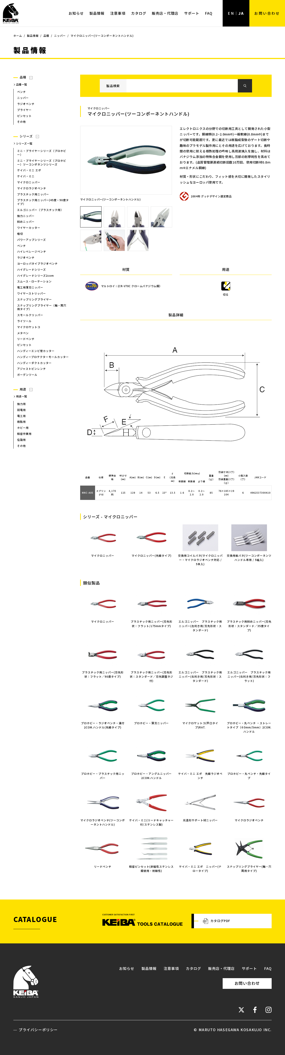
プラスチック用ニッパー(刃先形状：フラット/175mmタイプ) (151, 624)
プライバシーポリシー (38, 1029)
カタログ (138, 13)
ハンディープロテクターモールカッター (43, 357)
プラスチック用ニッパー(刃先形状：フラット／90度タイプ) (103, 674)
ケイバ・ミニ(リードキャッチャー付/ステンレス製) (151, 822)
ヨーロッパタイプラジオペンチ (37, 263)
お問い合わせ (267, 13)
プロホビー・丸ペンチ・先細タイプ (249, 776)
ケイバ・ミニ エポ (29, 170)
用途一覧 (21, 396)
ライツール (24, 321)
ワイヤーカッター (28, 227)
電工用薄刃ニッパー (30, 287)
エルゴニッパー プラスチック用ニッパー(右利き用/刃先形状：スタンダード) (200, 676)
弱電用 (21, 410)
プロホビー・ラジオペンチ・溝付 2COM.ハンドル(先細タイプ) (102, 725)
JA (241, 13)
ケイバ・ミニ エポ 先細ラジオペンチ (200, 776)
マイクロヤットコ (28, 327)
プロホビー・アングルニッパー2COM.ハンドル (151, 776)
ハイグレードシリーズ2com (35, 275)
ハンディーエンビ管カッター (36, 351)
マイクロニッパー (102, 555)
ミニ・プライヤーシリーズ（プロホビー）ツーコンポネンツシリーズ (41, 162)
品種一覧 (21, 84)
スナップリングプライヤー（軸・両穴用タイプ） (41, 307)
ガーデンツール (27, 374)
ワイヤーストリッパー (31, 293)
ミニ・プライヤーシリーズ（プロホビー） (41, 152)
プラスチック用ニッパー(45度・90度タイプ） (43, 202)
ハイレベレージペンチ (31, 251)
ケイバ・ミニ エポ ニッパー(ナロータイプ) (200, 869)
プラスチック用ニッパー (33, 194)
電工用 (21, 416)
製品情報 (96, 13)
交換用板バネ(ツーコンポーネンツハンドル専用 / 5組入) (249, 558)
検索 (245, 85)
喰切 (20, 233)
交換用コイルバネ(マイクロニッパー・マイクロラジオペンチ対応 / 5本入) (200, 560)
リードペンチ (26, 339)
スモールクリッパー (30, 315)
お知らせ (76, 13)
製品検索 (113, 86)
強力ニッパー (26, 216)
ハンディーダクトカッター (34, 363)
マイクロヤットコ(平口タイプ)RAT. (200, 725)
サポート (191, 13)
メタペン (23, 333)
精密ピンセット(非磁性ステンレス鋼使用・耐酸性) (151, 869)
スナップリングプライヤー (34, 299)
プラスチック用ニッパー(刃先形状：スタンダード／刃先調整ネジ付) (151, 676)
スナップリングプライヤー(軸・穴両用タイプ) (249, 869)
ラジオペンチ (26, 104)
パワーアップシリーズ (31, 239)
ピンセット (24, 116)
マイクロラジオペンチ (31, 188)
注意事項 (117, 13)
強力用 (21, 404)
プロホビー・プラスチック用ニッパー (102, 776)
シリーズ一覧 (24, 143)
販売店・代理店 (165, 13)
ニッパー (23, 98)
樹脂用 (21, 421)
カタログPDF (220, 920)
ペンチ (21, 92)
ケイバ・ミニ (26, 176)
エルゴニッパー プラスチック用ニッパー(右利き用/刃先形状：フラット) (249, 676)
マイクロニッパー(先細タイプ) (151, 555)
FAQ (208, 13)
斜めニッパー (26, 221)
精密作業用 (24, 433)
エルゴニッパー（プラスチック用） (40, 210)
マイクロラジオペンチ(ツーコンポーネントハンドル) (102, 822)
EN (231, 13)
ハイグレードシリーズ (31, 269)
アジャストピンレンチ (31, 368)
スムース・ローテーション (34, 281)
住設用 (21, 440)
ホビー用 (23, 427)
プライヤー (24, 110)
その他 (21, 121)
